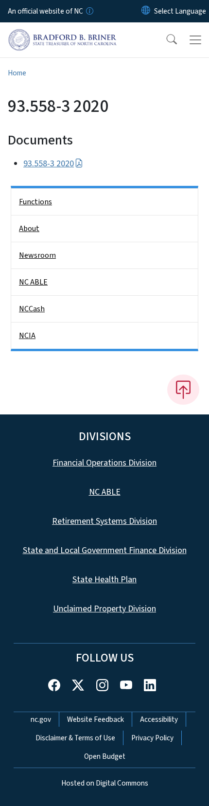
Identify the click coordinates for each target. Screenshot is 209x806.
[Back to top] (183, 390)
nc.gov (41, 719)
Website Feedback (95, 719)
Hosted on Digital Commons (104, 783)
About (29, 228)
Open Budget (104, 756)
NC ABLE (33, 282)
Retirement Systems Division (104, 521)
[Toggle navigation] (195, 40)
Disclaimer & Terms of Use (75, 738)
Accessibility (159, 719)
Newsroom (37, 255)
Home (17, 73)
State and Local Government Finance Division (105, 550)
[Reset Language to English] (145, 11)
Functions (35, 202)
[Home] (62, 33)
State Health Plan (104, 579)
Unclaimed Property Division (104, 609)
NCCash (32, 309)
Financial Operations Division (104, 463)
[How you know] (89, 11)
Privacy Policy (152, 738)
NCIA (27, 335)
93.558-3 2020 (48, 164)
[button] (165, 40)
